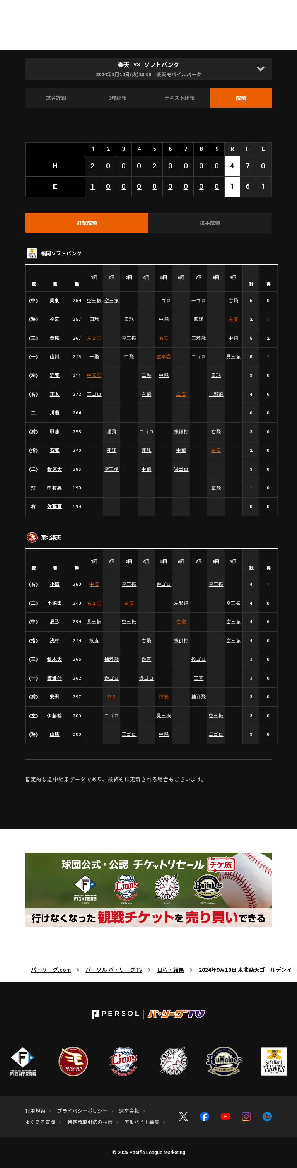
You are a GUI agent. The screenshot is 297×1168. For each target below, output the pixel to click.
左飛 (216, 488)
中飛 (164, 319)
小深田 (54, 603)
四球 (94, 319)
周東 (55, 300)
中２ (111, 696)
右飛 (233, 300)
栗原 (55, 338)
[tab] (86, 223)
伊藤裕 (54, 715)
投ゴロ (198, 659)
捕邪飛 (111, 659)
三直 (198, 678)
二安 (181, 394)
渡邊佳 (54, 678)
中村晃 (54, 488)
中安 (94, 375)
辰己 (55, 621)
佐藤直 (54, 506)
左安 (233, 319)
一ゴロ (198, 300)
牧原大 (54, 469)
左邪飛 (181, 603)
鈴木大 (54, 659)
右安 (164, 338)
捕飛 (111, 431)
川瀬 (55, 413)
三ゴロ (94, 394)
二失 (146, 375)
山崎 (55, 734)
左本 (164, 356)
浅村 (55, 640)
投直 (94, 640)
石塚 (55, 450)
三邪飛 (198, 338)
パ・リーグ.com (51, 969)
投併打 (181, 640)
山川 (55, 356)
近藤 (55, 375)
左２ (94, 338)
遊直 (146, 659)
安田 (55, 696)
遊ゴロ (181, 469)
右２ (94, 603)
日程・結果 (170, 969)
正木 (55, 394)
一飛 (94, 356)
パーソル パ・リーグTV (113, 969)
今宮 (55, 319)
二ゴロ (164, 300)
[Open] (261, 69)
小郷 (55, 584)
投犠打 (181, 431)
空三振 (94, 300)
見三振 (233, 356)
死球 (111, 450)
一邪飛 (216, 394)
